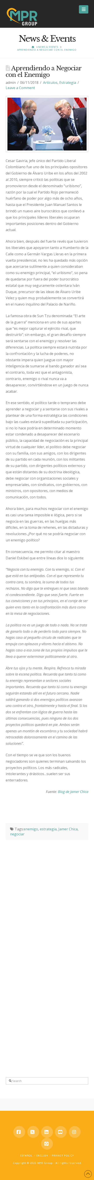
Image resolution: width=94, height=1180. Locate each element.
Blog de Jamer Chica (73, 791)
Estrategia (67, 82)
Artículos (50, 82)
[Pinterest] (47, 1144)
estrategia (48, 829)
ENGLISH (42, 1155)
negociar (17, 834)
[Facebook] (19, 1132)
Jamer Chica (68, 829)
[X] (33, 1132)
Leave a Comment (20, 87)
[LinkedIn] (47, 1132)
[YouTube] (61, 1132)
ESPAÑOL (26, 1155)
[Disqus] (47, 894)
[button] (83, 9)
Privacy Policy (63, 1155)
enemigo (31, 829)
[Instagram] (75, 1132)
